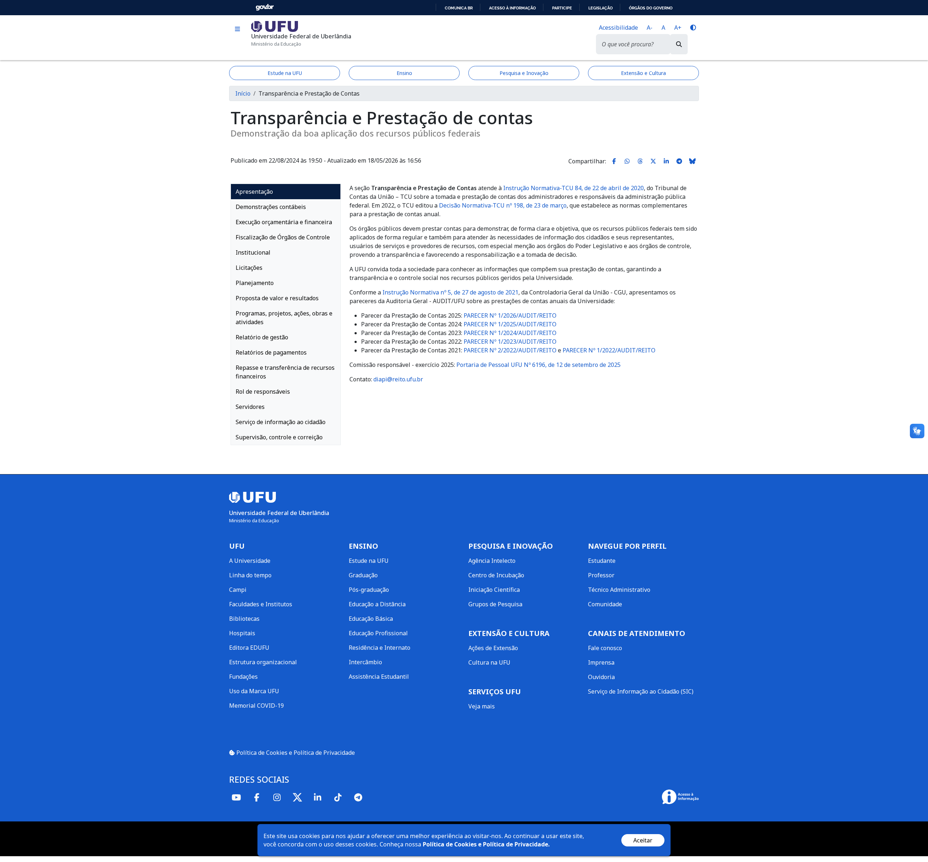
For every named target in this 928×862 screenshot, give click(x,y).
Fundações (243, 677)
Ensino (404, 73)
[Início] (274, 26)
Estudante (602, 561)
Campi (237, 590)
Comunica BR (459, 8)
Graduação (363, 575)
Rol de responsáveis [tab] (263, 392)
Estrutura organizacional (263, 662)
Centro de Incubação (496, 575)
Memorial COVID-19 (256, 706)
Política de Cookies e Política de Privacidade (295, 753)
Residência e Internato (379, 648)
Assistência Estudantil (379, 677)
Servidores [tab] (250, 407)
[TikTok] (338, 797)
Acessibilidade (618, 28)
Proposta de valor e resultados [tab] (277, 298)
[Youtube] (236, 797)
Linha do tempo (250, 575)
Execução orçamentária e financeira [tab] (284, 222)
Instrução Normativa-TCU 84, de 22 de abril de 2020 (573, 188)
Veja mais (481, 706)
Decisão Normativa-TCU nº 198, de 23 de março (503, 205)
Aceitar (642, 840)
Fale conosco (605, 648)
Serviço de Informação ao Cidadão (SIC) (640, 691)
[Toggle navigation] (237, 29)
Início (242, 93)
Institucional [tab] (253, 252)
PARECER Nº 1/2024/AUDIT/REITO (510, 333)
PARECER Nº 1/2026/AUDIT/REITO (510, 315)
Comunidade (605, 604)
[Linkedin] (317, 797)
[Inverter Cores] (693, 27)
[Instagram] (277, 797)
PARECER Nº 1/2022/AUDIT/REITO (609, 350)
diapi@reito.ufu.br (398, 379)
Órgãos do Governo (650, 8)
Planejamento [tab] (255, 283)
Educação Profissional (378, 633)
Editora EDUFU (249, 648)
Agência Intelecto (491, 561)
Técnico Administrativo (619, 590)
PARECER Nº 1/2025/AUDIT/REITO (510, 324)
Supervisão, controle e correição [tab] (279, 437)
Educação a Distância (377, 604)
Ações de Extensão (493, 648)
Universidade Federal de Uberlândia (301, 36)
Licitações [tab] (249, 268)
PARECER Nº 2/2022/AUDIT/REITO (510, 350)
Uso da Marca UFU (254, 691)
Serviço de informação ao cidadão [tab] (281, 422)
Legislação (600, 8)
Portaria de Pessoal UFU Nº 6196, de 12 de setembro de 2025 (538, 365)
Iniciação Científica (494, 590)
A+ (678, 28)
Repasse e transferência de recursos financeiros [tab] (285, 372)
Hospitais (242, 633)
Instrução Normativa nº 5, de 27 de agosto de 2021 (450, 292)
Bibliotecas (244, 619)
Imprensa (601, 662)
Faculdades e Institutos (260, 604)
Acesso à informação (512, 8)
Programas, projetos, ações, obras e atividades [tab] (284, 317)
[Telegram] (358, 797)
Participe (562, 8)
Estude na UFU (285, 73)
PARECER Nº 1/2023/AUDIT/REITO (510, 342)
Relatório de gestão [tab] (262, 337)
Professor (601, 575)
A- (649, 28)
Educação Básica (371, 619)
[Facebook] (256, 797)
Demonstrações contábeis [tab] (271, 207)
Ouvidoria (601, 677)
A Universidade (249, 561)
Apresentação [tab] (254, 192)
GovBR (265, 7)
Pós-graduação (369, 590)
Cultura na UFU (489, 662)
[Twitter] (297, 797)
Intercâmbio (365, 662)
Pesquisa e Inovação (524, 73)
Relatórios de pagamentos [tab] (271, 352)
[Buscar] (679, 44)
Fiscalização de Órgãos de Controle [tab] (283, 237)
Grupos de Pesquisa (495, 604)
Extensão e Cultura (643, 73)
